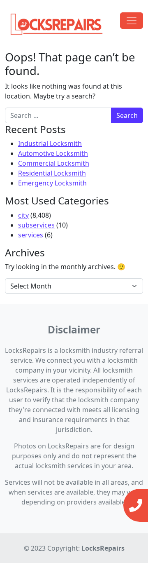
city (23, 215)
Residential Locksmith (52, 173)
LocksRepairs (103, 548)
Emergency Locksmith (52, 183)
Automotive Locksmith (53, 153)
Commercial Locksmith (53, 163)
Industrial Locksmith (50, 143)
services (30, 234)
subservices (36, 225)
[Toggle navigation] (131, 20)
